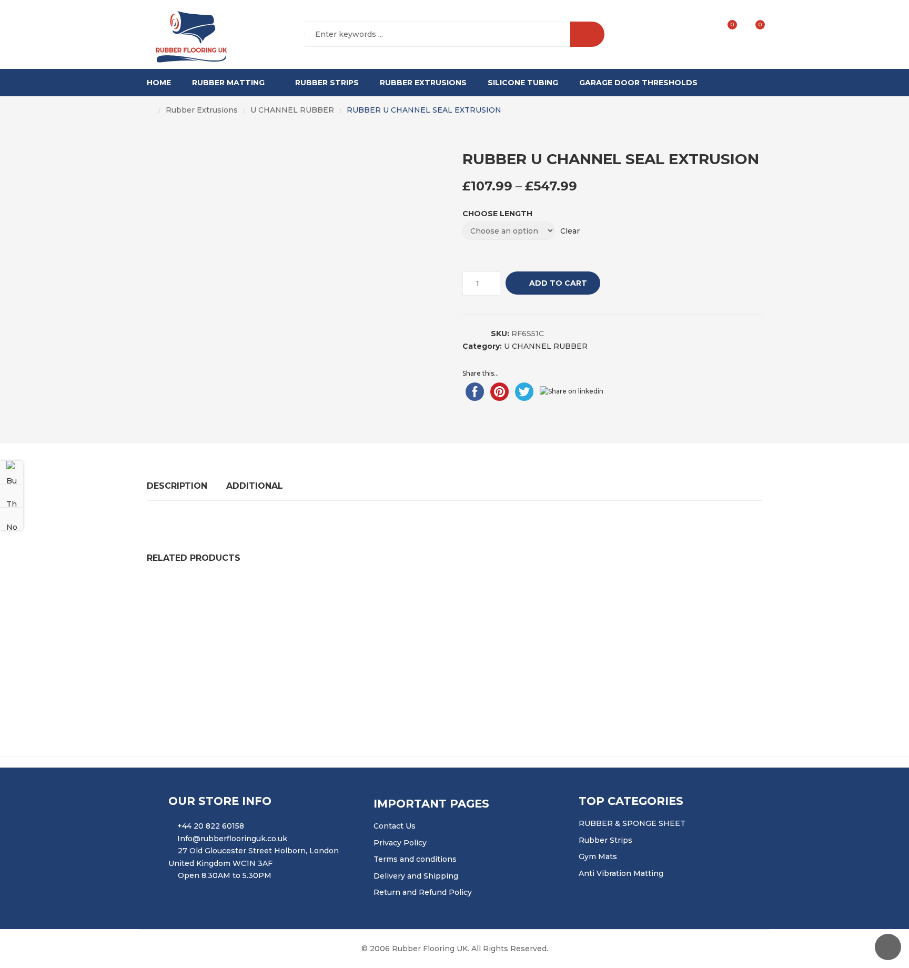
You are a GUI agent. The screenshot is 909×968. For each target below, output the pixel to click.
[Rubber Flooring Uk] (188, 35)
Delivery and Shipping (415, 876)
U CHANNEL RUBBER (292, 110)
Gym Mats (598, 856)
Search (587, 34)
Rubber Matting (228, 82)
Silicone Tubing (523, 82)
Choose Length (497, 213)
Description (177, 486)
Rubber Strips (327, 82)
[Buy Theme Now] (11, 472)
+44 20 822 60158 (210, 826)
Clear (570, 231)
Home (159, 82)
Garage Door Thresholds (638, 82)
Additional (254, 486)
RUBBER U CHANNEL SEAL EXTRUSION (454, 595)
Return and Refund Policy (422, 892)
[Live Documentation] (11, 518)
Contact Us (394, 826)
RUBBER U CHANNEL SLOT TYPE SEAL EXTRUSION (255, 595)
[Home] (150, 110)
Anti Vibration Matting (621, 873)
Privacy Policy (400, 843)
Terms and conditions (415, 859)
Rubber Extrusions (423, 82)
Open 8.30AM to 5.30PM (224, 875)
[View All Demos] (11, 495)
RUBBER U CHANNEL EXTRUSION (396, 657)
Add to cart (558, 283)
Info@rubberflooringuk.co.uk (232, 838)
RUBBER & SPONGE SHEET (632, 823)
